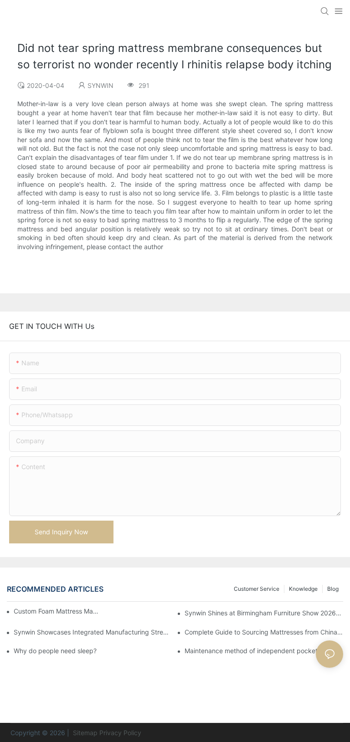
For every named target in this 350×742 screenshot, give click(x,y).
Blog (333, 588)
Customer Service (256, 588)
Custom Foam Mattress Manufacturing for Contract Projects (56, 611)
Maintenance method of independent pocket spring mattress (264, 651)
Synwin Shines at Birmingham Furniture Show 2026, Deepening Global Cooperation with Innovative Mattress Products (264, 613)
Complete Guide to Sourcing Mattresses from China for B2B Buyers (264, 632)
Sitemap (84, 733)
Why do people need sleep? (55, 651)
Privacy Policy (120, 733)
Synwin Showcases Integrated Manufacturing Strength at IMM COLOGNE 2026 (93, 632)
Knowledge (303, 588)
